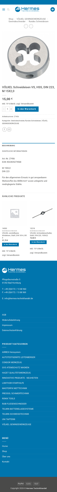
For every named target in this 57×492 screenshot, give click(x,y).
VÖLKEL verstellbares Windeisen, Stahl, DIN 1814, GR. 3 (14, 235)
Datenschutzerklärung (12, 330)
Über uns (6, 456)
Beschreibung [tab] (8, 146)
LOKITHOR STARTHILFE (13, 383)
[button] (3, 9)
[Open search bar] (8, 9)
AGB (4, 315)
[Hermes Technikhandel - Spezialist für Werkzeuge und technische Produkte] (28, 9)
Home (5, 446)
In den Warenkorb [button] (10, 244)
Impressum (7, 325)
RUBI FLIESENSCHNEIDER (14, 404)
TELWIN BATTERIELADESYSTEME (18, 409)
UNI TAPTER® (8, 419)
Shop (11, 19)
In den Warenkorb (27, 109)
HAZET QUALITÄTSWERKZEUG (16, 373)
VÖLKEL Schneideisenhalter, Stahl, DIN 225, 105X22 (41, 234)
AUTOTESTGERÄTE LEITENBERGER (18, 357)
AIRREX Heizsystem (11, 352)
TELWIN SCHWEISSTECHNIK (15, 414)
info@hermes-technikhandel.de (18, 298)
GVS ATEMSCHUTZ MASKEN (15, 367)
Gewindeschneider (17, 21)
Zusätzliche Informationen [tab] (14, 151)
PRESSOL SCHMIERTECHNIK (15, 393)
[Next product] (26, 26)
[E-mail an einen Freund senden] (9, 129)
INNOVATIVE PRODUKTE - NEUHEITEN (20, 378)
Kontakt (5, 461)
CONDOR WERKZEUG (12, 362)
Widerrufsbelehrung (11, 320)
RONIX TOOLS (8, 398)
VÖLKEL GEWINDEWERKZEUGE (31, 19)
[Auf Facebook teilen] (4, 129)
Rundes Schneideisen (38, 21)
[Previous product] (31, 26)
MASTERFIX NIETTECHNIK (14, 388)
